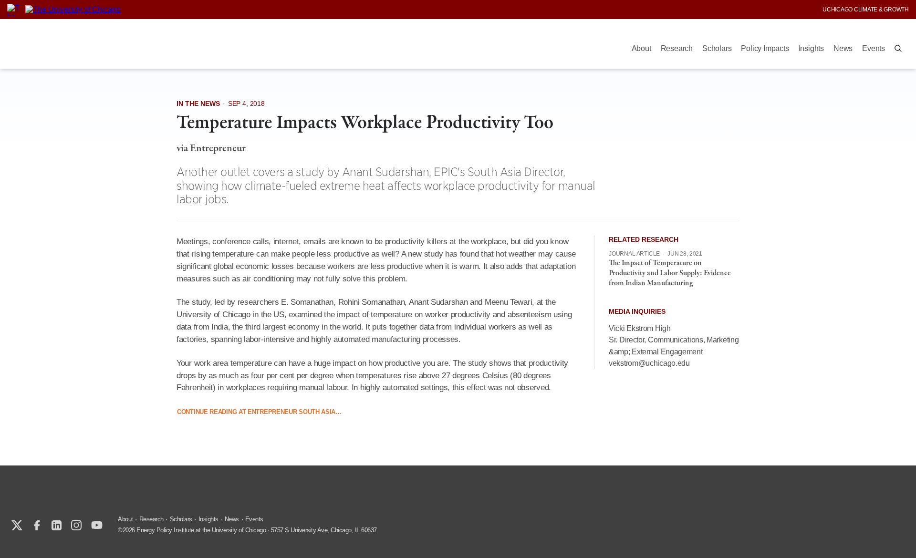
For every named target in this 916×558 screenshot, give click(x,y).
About (641, 48)
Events (873, 48)
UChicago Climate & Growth (865, 9)
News (843, 48)
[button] (898, 48)
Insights (811, 48)
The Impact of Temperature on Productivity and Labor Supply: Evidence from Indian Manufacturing (670, 273)
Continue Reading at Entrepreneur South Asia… (259, 411)
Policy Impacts (765, 48)
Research (677, 48)
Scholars (716, 48)
